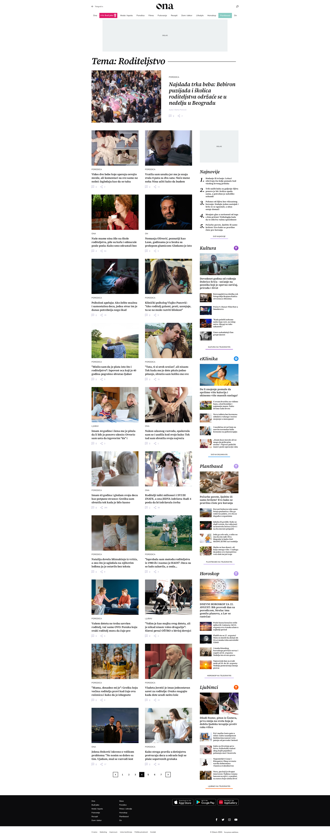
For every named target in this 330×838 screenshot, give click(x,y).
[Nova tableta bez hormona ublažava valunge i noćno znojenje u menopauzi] (206, 418)
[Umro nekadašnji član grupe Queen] (206, 336)
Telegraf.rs (99, 6)
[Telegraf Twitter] (223, 819)
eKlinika (209, 359)
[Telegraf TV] (235, 819)
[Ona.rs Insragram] (229, 819)
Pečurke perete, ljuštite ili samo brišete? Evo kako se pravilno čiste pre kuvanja (218, 227)
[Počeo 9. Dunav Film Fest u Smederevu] (206, 310)
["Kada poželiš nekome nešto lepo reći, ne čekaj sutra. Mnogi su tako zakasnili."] (206, 323)
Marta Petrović (180, 110)
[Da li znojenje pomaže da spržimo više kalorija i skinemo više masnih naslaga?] (219, 375)
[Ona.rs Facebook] (216, 819)
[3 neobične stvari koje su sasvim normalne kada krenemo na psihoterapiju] (206, 430)
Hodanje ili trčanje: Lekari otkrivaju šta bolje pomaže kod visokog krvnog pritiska (218, 181)
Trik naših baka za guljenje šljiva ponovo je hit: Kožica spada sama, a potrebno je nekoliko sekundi (219, 192)
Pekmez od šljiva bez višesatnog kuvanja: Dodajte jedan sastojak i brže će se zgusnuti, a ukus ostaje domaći (219, 205)
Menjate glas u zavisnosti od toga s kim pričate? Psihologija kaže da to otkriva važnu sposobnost (219, 217)
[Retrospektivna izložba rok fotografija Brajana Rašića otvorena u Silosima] (206, 297)
